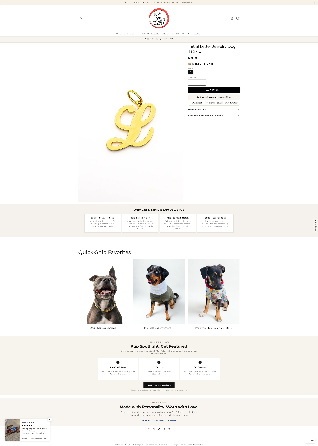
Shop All (146, 421)
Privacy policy (151, 445)
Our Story (159, 421)
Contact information (195, 445)
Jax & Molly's (125, 445)
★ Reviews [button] (316, 225)
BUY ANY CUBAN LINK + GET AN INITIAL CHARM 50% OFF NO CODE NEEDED (159, 2)
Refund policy (138, 445)
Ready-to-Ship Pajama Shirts (212, 328)
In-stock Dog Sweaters (157, 328)
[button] (81, 18)
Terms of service (165, 445)
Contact (172, 421)
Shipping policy (180, 445)
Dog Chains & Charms (103, 328)
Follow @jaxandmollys (158, 385)
